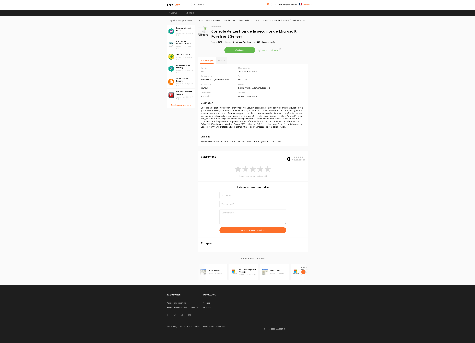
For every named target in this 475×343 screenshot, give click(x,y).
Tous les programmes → (181, 105)
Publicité (207, 307)
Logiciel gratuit (204, 20)
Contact (206, 303)
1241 (216, 42)
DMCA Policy (172, 326)
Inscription (292, 4)
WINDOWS (173, 13)
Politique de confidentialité (214, 326)
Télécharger (240, 50)
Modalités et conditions (190, 326)
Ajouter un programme (176, 303)
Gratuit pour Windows (242, 42)
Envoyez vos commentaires (252, 230)
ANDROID (190, 13)
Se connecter (280, 4)
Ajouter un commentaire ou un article (182, 307)
